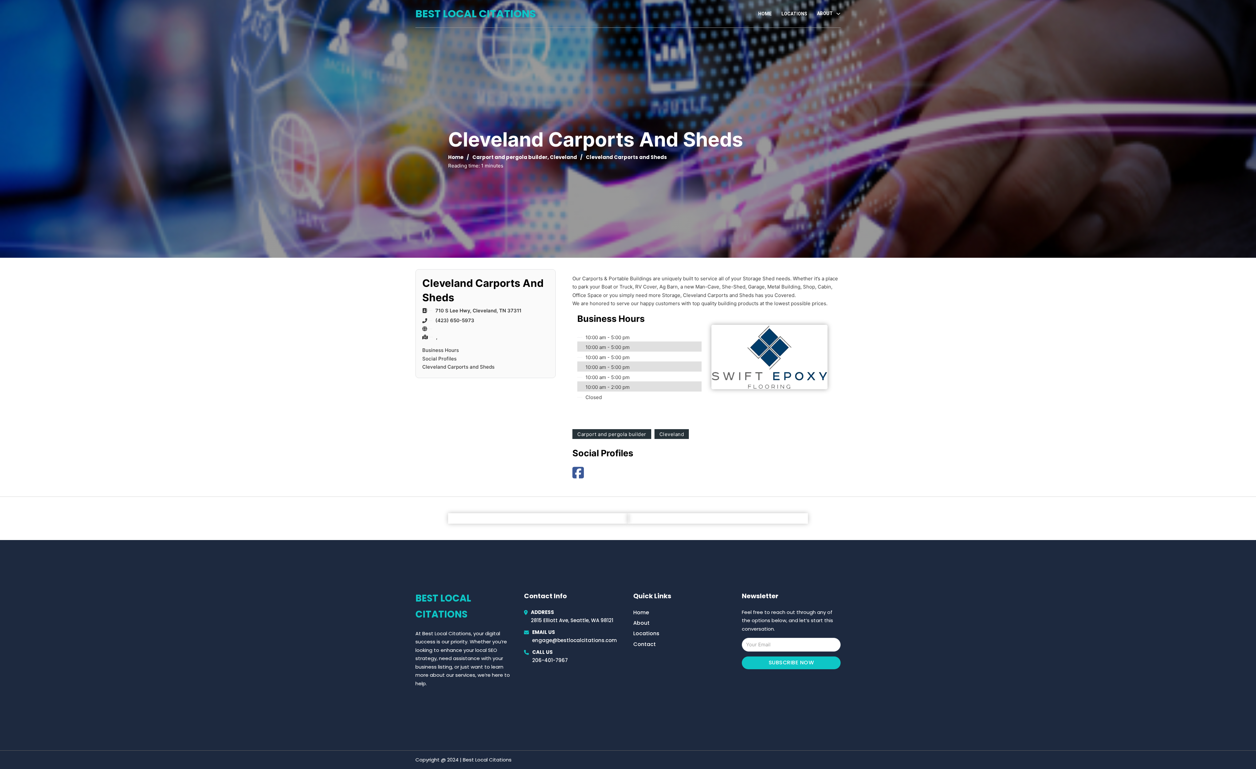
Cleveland (563, 157)
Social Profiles (439, 359)
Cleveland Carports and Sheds (458, 367)
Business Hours (440, 350)
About (641, 623)
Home (765, 13)
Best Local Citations (475, 13)
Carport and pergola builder (510, 157)
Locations (794, 13)
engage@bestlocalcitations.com (574, 640)
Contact (644, 644)
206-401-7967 (550, 660)
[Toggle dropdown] (838, 13)
